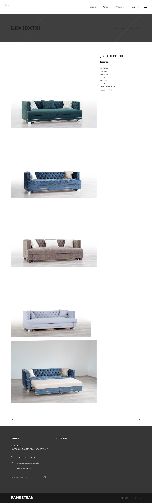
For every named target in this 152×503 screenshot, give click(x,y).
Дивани (124, 28)
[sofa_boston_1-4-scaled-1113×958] (54, 91)
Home (116, 28)
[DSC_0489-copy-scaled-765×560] (54, 371)
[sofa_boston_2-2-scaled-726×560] (54, 165)
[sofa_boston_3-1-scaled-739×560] (54, 234)
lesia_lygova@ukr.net (24, 468)
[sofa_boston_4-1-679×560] (54, 303)
